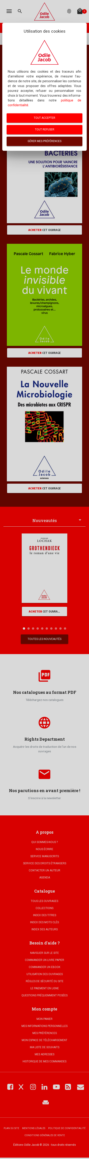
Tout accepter (44, 117)
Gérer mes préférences (44, 141)
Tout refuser (44, 129)
